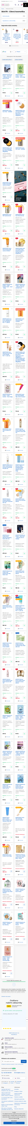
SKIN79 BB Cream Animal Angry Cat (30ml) (20, 572)
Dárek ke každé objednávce (11, 1044)
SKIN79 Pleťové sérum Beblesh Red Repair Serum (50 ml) (7, 681)
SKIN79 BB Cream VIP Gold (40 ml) (7, 215)
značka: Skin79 (18, 59)
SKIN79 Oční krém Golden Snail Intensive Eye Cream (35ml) (7, 645)
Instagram (5, 1083)
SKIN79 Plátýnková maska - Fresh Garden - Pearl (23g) (7, 395)
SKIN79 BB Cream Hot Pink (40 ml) (20, 215)
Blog (15, 1106)
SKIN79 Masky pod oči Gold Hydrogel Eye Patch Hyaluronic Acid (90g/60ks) (20, 113)
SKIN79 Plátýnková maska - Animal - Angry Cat (7, 717)
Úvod (2, 8)
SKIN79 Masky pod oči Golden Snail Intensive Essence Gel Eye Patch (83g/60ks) (20, 251)
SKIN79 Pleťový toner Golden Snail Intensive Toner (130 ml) (20, 430)
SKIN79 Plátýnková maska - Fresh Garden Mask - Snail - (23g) (7, 286)
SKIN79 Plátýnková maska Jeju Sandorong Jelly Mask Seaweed (20, 786)
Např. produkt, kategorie (10, 33)
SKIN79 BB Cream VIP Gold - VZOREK (20, 148)
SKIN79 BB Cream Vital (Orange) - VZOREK (20, 320)
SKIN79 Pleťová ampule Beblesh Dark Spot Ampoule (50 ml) (7, 500)
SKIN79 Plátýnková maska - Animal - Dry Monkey (7, 923)
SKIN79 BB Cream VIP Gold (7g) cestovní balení (20, 819)
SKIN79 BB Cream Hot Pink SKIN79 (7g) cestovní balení (20, 395)
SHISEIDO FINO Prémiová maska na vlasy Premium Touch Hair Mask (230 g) (17, 36)
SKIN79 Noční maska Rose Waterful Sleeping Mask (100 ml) (7, 537)
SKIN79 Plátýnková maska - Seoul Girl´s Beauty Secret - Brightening (7, 753)
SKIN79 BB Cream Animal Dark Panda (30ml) (7, 607)
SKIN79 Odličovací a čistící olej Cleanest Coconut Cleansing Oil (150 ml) (7, 466)
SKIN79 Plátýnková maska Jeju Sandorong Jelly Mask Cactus (7, 786)
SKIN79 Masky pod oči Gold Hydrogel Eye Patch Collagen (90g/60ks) (7, 149)
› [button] (6, 996)
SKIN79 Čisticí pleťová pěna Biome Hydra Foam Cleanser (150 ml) (7, 819)
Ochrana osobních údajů (20, 1101)
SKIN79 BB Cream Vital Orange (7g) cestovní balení (7, 249)
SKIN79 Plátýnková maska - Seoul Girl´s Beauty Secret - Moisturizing (7, 76)
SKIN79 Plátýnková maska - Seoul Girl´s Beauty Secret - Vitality (20, 537)
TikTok (11, 1083)
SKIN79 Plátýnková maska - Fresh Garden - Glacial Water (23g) (20, 717)
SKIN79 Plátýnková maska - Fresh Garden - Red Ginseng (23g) (7, 958)
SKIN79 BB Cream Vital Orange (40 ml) (7, 430)
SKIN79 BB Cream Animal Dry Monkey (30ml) (20, 500)
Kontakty (16, 1089)
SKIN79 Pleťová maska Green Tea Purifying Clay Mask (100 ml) (20, 645)
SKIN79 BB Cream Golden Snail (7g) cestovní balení (7, 184)
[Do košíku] (11, 93)
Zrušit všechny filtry (7, 59)
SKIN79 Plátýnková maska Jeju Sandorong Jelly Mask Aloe (7, 572)
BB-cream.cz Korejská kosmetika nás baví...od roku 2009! (7, 1109)
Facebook (19, 1081)
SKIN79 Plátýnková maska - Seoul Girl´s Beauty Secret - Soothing (20, 753)
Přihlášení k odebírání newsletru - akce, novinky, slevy (12, 1064)
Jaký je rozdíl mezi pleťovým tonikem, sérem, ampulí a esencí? (7, 1094)
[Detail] (11, 376)
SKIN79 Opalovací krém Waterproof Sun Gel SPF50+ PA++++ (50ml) (7, 320)
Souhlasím (14, 1123)
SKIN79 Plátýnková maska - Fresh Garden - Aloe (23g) (20, 76)
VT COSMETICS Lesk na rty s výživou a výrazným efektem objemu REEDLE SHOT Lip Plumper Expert (6, 37)
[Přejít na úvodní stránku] (5, 5)
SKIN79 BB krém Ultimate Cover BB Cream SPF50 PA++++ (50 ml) (7, 354)
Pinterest (18, 1083)
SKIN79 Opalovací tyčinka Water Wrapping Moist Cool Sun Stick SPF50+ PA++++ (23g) (20, 467)
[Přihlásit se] (18, 5)
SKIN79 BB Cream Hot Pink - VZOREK (7, 111)
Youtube (12, 1081)
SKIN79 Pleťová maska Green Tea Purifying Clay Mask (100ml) (7, 891)
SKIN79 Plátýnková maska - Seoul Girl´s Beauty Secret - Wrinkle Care (20, 286)
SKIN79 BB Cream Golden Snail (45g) (7, 855)
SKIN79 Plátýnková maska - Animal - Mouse (20, 923)
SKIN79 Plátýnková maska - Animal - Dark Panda (20, 890)
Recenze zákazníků (19, 1108)
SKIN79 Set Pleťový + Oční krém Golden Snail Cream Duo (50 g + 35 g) (20, 856)
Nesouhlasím (14, 1120)
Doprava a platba (18, 1097)
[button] (15, 5)
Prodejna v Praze (18, 1091)
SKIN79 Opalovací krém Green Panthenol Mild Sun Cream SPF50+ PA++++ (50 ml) (20, 608)
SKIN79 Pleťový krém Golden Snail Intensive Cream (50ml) (20, 681)
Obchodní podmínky (19, 1099)
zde (18, 1118)
